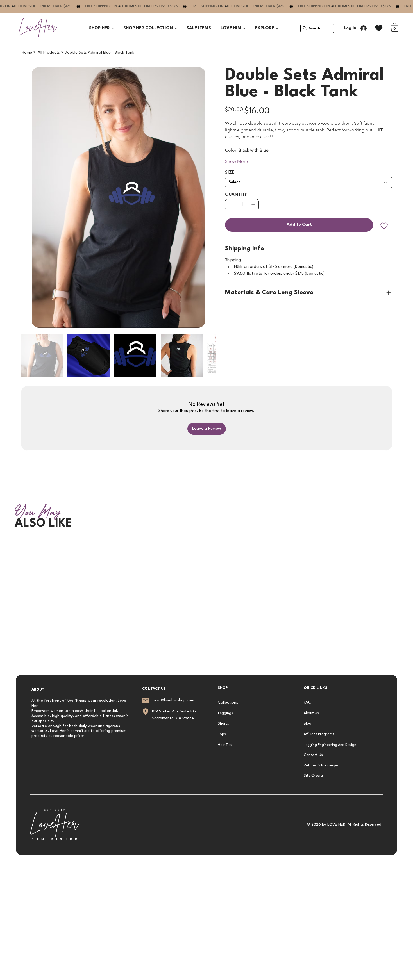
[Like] (379, 28)
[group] (206, 542)
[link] (394, 27)
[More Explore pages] (277, 28)
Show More (236, 161)
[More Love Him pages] (244, 28)
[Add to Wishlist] (384, 225)
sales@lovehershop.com (173, 700)
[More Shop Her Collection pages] (176, 28)
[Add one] (253, 204)
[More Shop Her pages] (113, 28)
